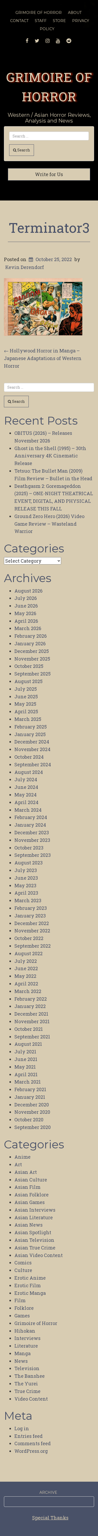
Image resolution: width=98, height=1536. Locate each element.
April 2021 (26, 1074)
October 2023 (28, 847)
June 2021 (25, 1059)
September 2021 (32, 1036)
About (75, 12)
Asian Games (29, 1202)
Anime (22, 1157)
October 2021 (28, 1029)
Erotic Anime (30, 1278)
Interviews (27, 1338)
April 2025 (26, 711)
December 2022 (31, 923)
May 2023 (25, 885)
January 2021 (29, 1097)
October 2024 (29, 757)
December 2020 (31, 1104)
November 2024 (32, 749)
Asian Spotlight (32, 1232)
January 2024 (30, 825)
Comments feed (32, 1443)
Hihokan (24, 1331)
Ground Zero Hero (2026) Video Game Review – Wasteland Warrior (49, 524)
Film (20, 1300)
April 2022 (26, 983)
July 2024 (25, 779)
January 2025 (30, 734)
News (21, 1361)
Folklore (24, 1308)
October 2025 (28, 666)
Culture (23, 1270)
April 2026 (26, 621)
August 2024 (28, 772)
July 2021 (25, 1051)
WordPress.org (31, 1451)
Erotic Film (27, 1285)
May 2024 (25, 794)
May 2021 (25, 1067)
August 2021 (28, 1044)
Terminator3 (49, 227)
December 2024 (31, 741)
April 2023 (26, 893)
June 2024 (26, 787)
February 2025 (30, 727)
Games (22, 1315)
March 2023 (27, 900)
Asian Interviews (34, 1210)
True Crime (27, 1391)
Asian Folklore (31, 1194)
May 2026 (25, 613)
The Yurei (26, 1383)
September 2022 (32, 946)
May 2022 (25, 976)
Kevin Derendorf (24, 267)
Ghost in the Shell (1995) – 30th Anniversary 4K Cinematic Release (50, 456)
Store (59, 20)
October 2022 (28, 938)
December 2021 (31, 1014)
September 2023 (32, 855)
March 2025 (27, 719)
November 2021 (32, 1021)
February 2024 (30, 817)
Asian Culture (30, 1179)
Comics (23, 1262)
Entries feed (28, 1436)
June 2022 (26, 968)
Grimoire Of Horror (38, 12)
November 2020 (32, 1112)
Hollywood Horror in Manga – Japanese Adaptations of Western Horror (43, 358)
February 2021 (30, 1089)
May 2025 (25, 704)
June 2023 (26, 878)
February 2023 (30, 908)
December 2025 (31, 651)
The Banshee (29, 1376)
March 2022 (27, 991)
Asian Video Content (38, 1255)
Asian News (28, 1225)
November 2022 (32, 930)
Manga (22, 1353)
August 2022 (28, 953)
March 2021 (27, 1082)
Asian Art (25, 1172)
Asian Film (27, 1187)
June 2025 (26, 696)
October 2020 (28, 1119)
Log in (21, 1428)
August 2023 (28, 862)
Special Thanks (50, 1517)
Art (18, 1164)
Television (26, 1368)
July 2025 (25, 689)
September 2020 (32, 1127)
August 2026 (28, 591)
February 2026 (30, 636)
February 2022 (30, 999)
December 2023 (31, 832)
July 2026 (25, 598)
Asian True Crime (34, 1247)
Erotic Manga (30, 1293)
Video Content (31, 1399)
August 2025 (28, 681)
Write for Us (49, 174)
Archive (48, 1492)
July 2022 (25, 961)
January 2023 (30, 915)
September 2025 (32, 674)
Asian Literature (33, 1217)
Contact (19, 20)
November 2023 (32, 840)
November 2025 (32, 659)
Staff (41, 20)
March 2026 (27, 628)
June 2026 (26, 606)
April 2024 (26, 802)
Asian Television (34, 1240)
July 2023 (25, 870)
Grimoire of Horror (35, 1323)
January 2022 (30, 1006)
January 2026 (30, 643)
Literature (26, 1346)
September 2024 (32, 764)
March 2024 (28, 810)
